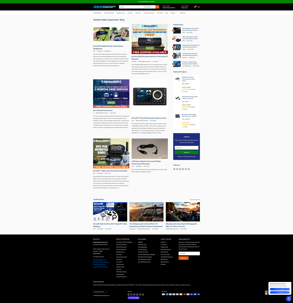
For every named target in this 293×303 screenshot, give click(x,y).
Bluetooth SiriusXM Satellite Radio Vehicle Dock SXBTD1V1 (189, 115)
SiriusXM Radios (97, 13)
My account (184, 7)
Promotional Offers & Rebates (124, 242)
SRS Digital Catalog (121, 271)
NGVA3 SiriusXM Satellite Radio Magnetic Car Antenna (190, 97)
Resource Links (142, 244)
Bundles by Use (121, 13)
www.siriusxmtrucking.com (100, 266)
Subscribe (186, 152)
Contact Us (182, 13)
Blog (167, 13)
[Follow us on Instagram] (180, 169)
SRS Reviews (164, 259)
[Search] (157, 7)
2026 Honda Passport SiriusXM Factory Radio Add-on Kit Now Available (190, 38)
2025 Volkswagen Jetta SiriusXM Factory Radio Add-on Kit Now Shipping (190, 29)
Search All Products (121, 244)
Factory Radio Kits (109, 13)
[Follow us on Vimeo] (189, 169)
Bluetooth (138, 13)
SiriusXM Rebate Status (144, 262)
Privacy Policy (164, 247)
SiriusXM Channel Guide (144, 259)
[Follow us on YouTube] (186, 169)
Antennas (130, 13)
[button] (288, 298)
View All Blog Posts (195, 199)
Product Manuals (142, 249)
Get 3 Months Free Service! (103, 110)
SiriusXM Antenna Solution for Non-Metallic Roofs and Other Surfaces (189, 54)
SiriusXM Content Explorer (145, 257)
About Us (163, 242)
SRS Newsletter (165, 262)
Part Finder (160, 13)
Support (173, 13)
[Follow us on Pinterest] (183, 169)
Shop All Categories (121, 276)
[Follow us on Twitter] (177, 169)
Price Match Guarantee (167, 257)
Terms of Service (165, 254)
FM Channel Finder (143, 252)
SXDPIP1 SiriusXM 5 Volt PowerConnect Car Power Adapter (188, 79)
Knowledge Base (142, 247)
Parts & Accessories (149, 13)
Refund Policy (164, 252)
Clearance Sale (120, 267)
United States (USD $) (99, 291)
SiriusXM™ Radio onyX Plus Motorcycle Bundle (110, 171)
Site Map (163, 264)
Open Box (118, 269)
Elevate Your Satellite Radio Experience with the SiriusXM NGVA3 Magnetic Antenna (189, 63)
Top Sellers (119, 262)
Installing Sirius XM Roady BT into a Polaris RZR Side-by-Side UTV (191, 46)
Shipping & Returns (166, 249)
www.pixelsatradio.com (99, 264)
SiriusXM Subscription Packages (146, 254)
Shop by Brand (120, 274)
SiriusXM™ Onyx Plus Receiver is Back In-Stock (149, 118)
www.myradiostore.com (99, 259)
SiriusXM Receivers (121, 247)
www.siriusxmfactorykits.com (101, 262)
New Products (120, 264)
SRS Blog (140, 242)
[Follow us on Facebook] (174, 169)
